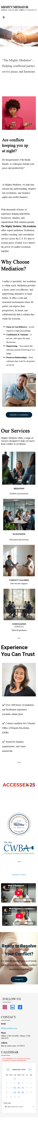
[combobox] (19, 1107)
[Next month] (30, 1070)
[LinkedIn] (12, 1007)
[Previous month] (8, 1070)
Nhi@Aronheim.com (9, 1028)
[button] (3, 17)
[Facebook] (20, 1007)
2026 (23, 1069)
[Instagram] (5, 1007)
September (16, 1069)
